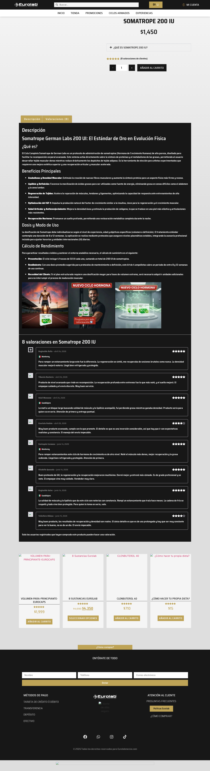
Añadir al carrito (152, 68)
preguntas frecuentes (161, 701)
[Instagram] (111, 737)
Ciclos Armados (119, 13)
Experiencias (144, 13)
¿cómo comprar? (161, 716)
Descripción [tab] (32, 119)
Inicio (61, 13)
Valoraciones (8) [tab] (57, 119)
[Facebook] (85, 737)
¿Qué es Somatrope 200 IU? (130, 47)
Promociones (94, 13)
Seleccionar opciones (83, 618)
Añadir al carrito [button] (39, 622)
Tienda (75, 13)
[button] (149, 47)
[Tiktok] (125, 737)
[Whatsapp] (98, 737)
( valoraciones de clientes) (134, 58)
